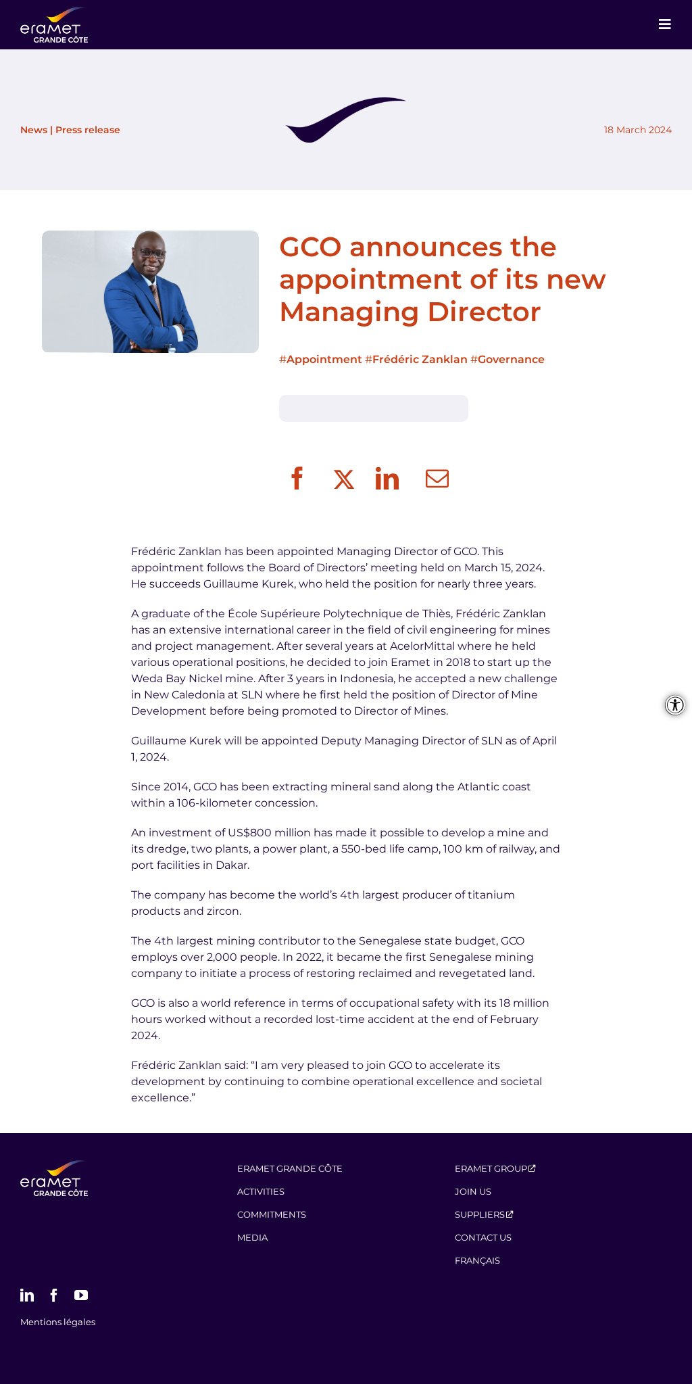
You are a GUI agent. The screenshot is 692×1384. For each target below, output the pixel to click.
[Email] (437, 479)
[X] (342, 479)
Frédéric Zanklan (420, 359)
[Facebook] (297, 479)
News (33, 130)
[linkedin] (27, 1295)
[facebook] (54, 1295)
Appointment (324, 359)
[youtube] (81, 1295)
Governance (511, 359)
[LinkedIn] (387, 479)
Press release (87, 130)
